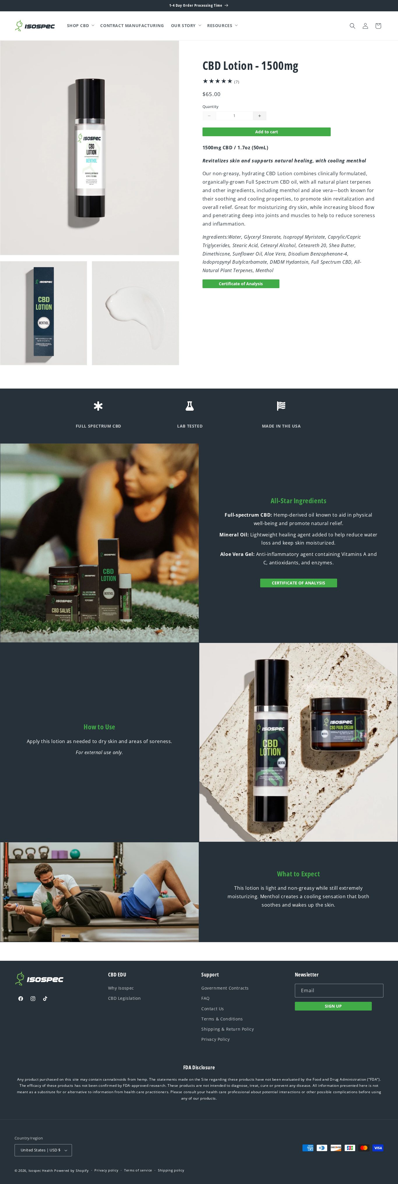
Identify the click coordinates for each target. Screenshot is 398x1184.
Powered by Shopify (71, 1170)
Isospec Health (41, 1170)
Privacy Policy (215, 1039)
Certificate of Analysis (241, 283)
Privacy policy (106, 1170)
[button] (80, 26)
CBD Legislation (124, 998)
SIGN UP (333, 1006)
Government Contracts (225, 988)
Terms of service (138, 1170)
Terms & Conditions (222, 1019)
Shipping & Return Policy (227, 1029)
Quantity (210, 106)
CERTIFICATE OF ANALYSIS (298, 583)
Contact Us (212, 1008)
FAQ (205, 998)
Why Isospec (121, 988)
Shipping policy (171, 1170)
